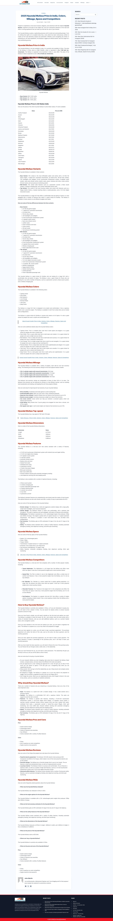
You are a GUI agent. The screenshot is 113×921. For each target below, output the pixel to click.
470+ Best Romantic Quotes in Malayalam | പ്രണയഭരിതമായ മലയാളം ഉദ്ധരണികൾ (85, 23)
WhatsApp (82, 2)
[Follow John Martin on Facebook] (26, 886)
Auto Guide (46, 2)
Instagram (67, 2)
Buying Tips (52, 2)
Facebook (77, 2)
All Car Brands (40, 2)
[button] (88, 2)
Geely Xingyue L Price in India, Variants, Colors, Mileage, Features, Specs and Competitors (44, 418)
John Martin (40, 22)
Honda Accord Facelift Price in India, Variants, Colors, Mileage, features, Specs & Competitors (44, 357)
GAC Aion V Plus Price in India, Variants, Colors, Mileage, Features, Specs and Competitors (44, 554)
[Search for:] (86, 14)
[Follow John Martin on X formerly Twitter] (28, 886)
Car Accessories (60, 2)
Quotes (87, 2)
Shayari (71, 2)
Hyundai (44, 13)
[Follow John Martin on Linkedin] (31, 886)
